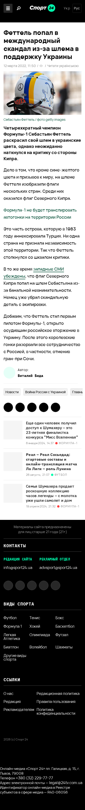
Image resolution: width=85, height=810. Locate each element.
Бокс (59, 618)
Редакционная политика (58, 693)
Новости (12, 392)
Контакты (15, 545)
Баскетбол (64, 626)
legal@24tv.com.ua (65, 782)
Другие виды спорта (15, 657)
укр (67, 8)
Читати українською (63, 65)
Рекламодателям (19, 709)
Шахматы (63, 647)
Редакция (12, 701)
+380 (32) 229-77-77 (34, 778)
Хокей (35, 626)
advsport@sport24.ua (58, 567)
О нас (8, 693)
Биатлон (11, 647)
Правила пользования (56, 701)
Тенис (35, 618)
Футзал (61, 635)
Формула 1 (13, 626)
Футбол (10, 618)
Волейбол (38, 647)
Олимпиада (40, 635)
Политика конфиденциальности (56, 711)
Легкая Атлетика (12, 636)
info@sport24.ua (18, 567)
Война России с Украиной (45, 392)
